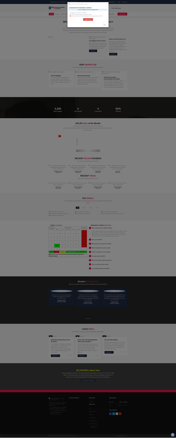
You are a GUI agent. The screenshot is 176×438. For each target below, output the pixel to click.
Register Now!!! (88, 19)
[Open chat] (173, 435)
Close (104, 24)
